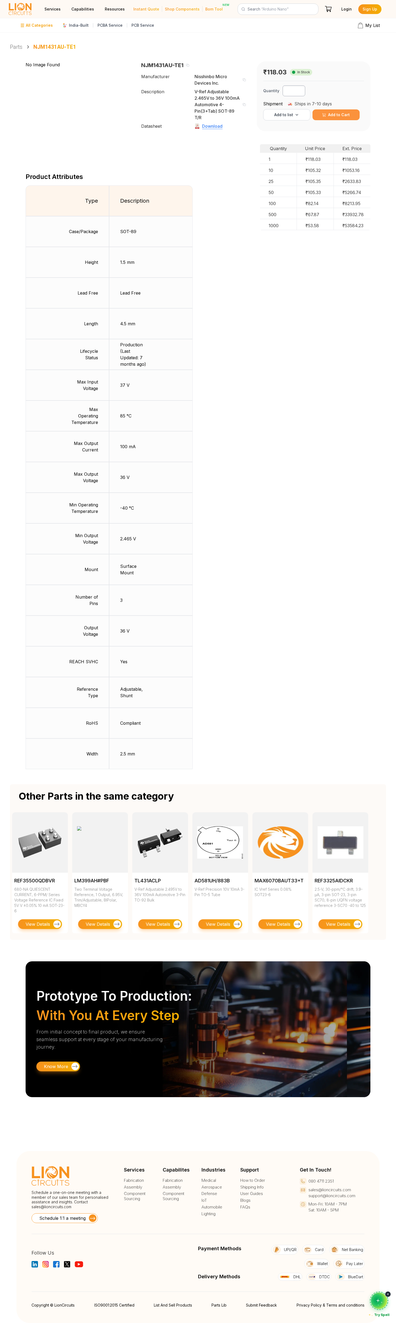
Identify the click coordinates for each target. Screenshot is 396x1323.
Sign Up (370, 9)
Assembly (133, 1187)
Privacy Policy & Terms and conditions (330, 1305)
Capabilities (82, 9)
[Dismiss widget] (388, 1294)
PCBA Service (110, 25)
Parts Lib (219, 1305)
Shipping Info (252, 1187)
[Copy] (187, 65)
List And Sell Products (173, 1305)
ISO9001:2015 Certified (114, 1305)
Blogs (245, 1200)
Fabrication (134, 1180)
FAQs (245, 1207)
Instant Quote (146, 9)
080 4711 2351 (321, 1181)
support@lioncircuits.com (331, 1195)
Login (346, 9)
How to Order (252, 1180)
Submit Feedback (261, 1305)
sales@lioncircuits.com (51, 1206)
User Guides (251, 1193)
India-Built (79, 25)
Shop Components (182, 9)
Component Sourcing (134, 1196)
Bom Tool (214, 9)
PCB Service (142, 25)
